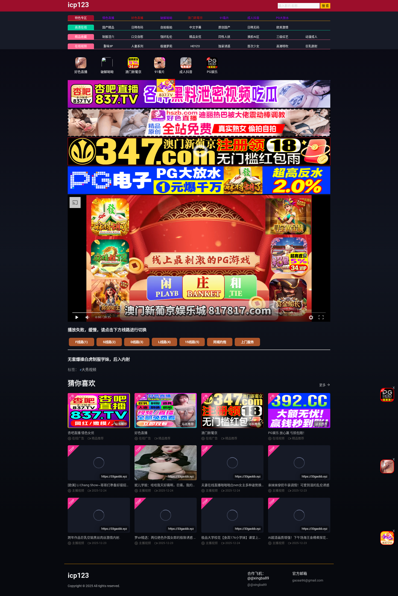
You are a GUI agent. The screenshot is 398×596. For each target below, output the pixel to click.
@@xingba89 (257, 585)
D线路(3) (137, 342)
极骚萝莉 (166, 46)
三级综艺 (282, 36)
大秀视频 (89, 369)
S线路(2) (109, 342)
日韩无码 (253, 27)
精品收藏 (81, 36)
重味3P (108, 46)
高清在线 (81, 27)
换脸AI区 (253, 36)
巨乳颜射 (311, 46)
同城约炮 (219, 342)
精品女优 (195, 36)
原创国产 (224, 27)
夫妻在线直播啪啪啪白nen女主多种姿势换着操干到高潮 (241, 485)
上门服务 (247, 342)
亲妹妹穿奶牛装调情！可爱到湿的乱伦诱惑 (298, 485)
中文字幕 (195, 27)
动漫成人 (311, 36)
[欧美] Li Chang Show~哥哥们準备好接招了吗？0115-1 (107, 485)
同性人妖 (224, 36)
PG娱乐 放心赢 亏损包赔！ (287, 433)
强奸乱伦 (166, 36)
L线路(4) (164, 342)
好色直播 (141, 433)
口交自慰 (137, 36)
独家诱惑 (224, 46)
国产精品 (108, 27)
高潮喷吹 (282, 46)
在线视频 (81, 46)
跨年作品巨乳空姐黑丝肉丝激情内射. (94, 537)
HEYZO (195, 46)
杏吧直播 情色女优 (81, 433)
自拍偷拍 (166, 27)
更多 (322, 385)
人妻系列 (137, 46)
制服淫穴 (108, 36)
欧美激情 (282, 27)
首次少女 (253, 46)
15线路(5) (192, 342)
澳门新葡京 (209, 433)
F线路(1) (81, 342)
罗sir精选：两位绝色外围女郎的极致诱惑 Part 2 (168, 537)
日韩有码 (137, 27)
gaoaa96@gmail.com (307, 580)
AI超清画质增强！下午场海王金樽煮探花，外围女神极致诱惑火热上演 (318, 537)
